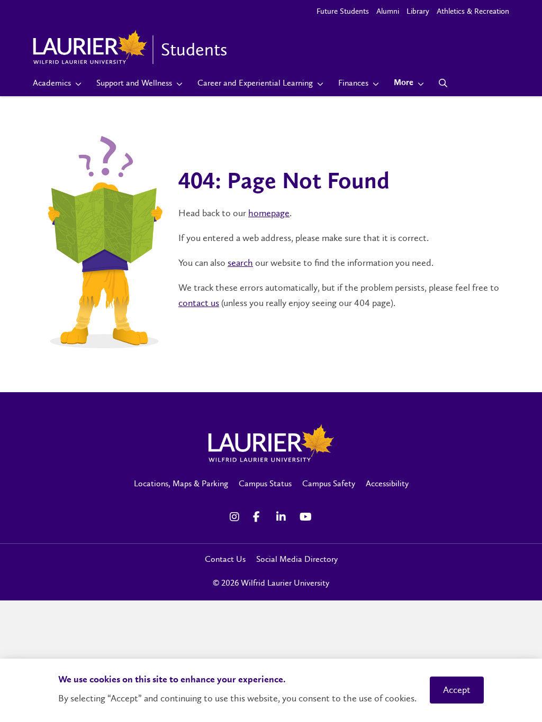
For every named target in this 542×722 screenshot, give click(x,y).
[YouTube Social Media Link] (306, 517)
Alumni (387, 11)
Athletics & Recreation (473, 11)
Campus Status (265, 483)
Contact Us (225, 559)
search (240, 263)
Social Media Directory (297, 559)
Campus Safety (328, 483)
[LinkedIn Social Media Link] (282, 517)
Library (417, 11)
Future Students (343, 11)
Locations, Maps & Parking (181, 483)
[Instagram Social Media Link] (236, 517)
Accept (457, 690)
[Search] (443, 83)
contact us (198, 303)
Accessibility (387, 483)
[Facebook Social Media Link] (259, 517)
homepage (269, 213)
